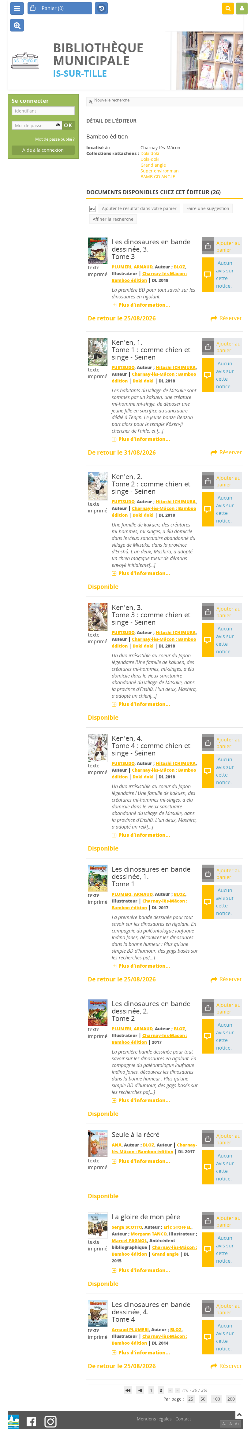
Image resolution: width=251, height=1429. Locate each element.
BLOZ (179, 267)
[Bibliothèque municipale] (27, 60)
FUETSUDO (123, 367)
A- (224, 1424)
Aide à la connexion (43, 150)
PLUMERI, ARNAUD (132, 267)
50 (202, 1399)
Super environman (159, 171)
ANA (117, 1145)
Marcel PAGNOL (129, 1240)
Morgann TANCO (149, 1234)
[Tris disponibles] (92, 208)
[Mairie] (13, 1421)
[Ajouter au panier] (208, 246)
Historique (101, 8)
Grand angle (153, 165)
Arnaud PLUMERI (130, 1329)
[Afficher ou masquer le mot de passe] (58, 125)
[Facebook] (31, 1421)
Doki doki (149, 153)
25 (190, 1399)
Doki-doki (149, 159)
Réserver (230, 318)
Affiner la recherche (113, 219)
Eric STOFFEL (177, 1227)
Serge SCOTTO (127, 1227)
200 (231, 1399)
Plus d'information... (144, 304)
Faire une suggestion (207, 208)
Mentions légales (154, 1419)
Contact (183, 1419)
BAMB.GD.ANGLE (157, 176)
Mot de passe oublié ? (55, 139)
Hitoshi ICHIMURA (176, 367)
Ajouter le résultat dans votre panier (139, 208)
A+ (237, 1424)
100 (216, 1399)
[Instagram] (50, 1421)
